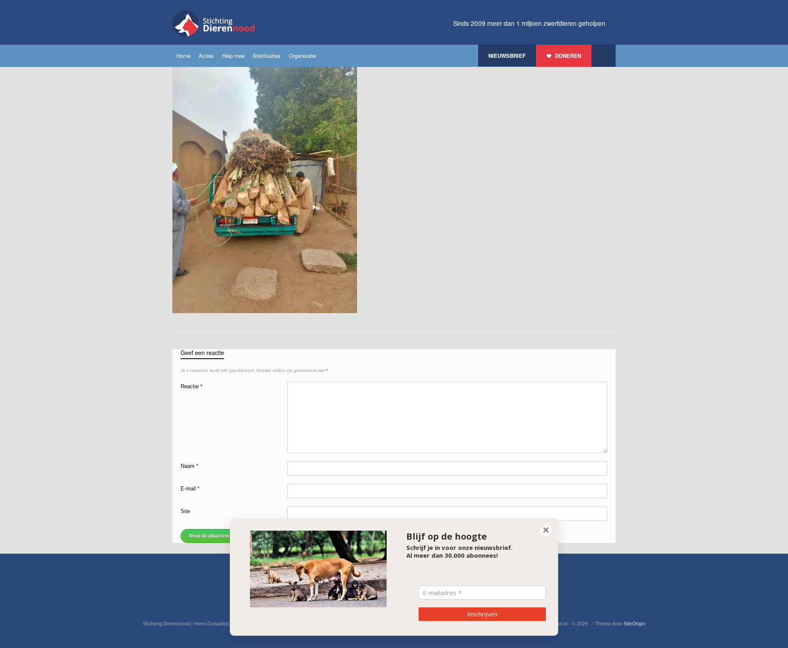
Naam (189, 466)
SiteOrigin (634, 623)
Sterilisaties (267, 56)
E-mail (190, 488)
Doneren (568, 56)
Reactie (191, 386)
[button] (603, 56)
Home (183, 56)
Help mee (233, 56)
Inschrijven (482, 614)
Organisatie (302, 56)
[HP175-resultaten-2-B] (264, 311)
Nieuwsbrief (507, 56)
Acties (206, 56)
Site (185, 511)
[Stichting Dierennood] (213, 23)
